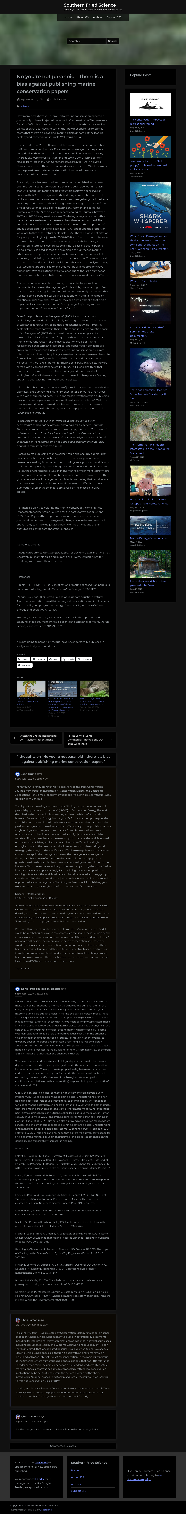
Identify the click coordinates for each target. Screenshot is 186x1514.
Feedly (39, 1479)
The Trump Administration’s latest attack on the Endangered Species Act (150, 449)
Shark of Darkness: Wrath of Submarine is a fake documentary (147, 331)
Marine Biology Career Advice (148, 538)
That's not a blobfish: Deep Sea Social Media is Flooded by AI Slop (148, 394)
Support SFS (114, 17)
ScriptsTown (46, 1510)
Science (24, 106)
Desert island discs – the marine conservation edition (29, 701)
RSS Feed (41, 1462)
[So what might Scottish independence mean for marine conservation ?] (94, 689)
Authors (97, 17)
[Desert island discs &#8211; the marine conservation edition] (31, 689)
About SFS (83, 17)
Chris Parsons (58, 99)
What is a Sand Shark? (143, 281)
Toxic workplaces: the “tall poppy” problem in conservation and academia (150, 165)
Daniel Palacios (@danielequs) (40, 988)
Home (68, 17)
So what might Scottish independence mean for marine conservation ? (92, 701)
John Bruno (28, 773)
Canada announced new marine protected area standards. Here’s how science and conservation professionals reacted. (61, 704)
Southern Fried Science (90, 5)
